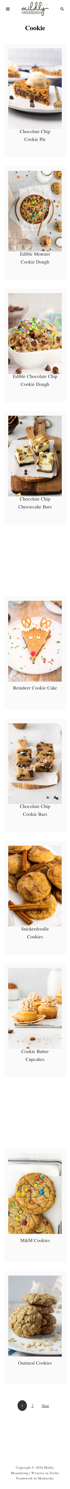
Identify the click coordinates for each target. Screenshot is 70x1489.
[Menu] (8, 9)
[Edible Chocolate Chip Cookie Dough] (35, 333)
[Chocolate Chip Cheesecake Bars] (35, 456)
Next (45, 1405)
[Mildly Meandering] (35, 8)
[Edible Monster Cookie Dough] (35, 211)
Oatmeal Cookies (35, 1363)
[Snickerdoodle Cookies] (35, 886)
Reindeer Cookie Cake (35, 687)
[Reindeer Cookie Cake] (35, 641)
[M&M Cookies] (35, 1193)
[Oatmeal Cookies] (35, 1316)
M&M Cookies (35, 1240)
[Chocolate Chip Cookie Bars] (35, 763)
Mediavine (46, 1478)
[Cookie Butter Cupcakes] (35, 1008)
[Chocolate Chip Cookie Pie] (35, 88)
